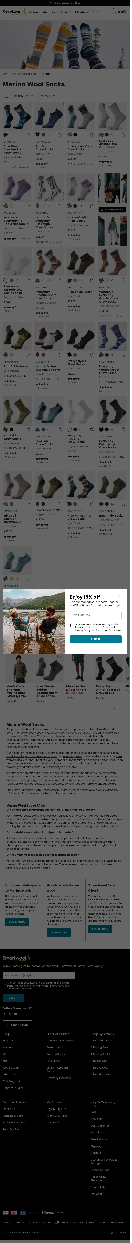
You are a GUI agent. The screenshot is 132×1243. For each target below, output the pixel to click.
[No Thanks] (119, 596)
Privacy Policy (82, 630)
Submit (95, 639)
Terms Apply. (113, 605)
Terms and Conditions (108, 630)
